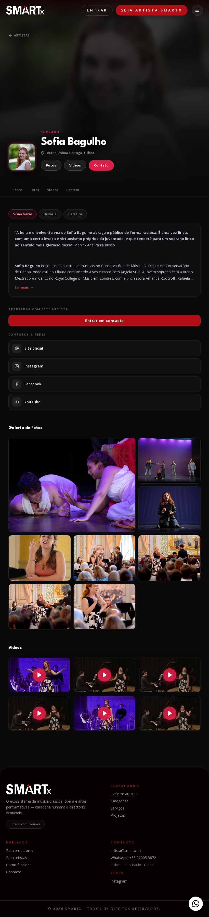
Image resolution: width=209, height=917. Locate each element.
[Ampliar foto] (72, 485)
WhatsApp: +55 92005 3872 (133, 857)
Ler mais (22, 287)
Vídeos (75, 165)
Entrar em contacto (104, 320)
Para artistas (16, 857)
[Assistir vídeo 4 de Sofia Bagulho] (39, 713)
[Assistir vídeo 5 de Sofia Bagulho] (104, 713)
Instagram (119, 881)
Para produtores (19, 850)
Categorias (119, 801)
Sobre (17, 189)
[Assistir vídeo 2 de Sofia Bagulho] (104, 675)
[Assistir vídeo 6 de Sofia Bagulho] (170, 713)
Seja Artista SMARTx (151, 10)
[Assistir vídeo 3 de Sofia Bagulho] (170, 675)
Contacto (13, 872)
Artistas (22, 35)
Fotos (51, 165)
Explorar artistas (124, 793)
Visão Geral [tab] (22, 214)
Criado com (25, 824)
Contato (101, 165)
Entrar (97, 10)
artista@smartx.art (126, 850)
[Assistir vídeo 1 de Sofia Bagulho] (39, 675)
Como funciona (19, 864)
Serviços (117, 808)
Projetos (118, 815)
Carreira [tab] (75, 214)
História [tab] (50, 214)
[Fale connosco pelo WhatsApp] (196, 904)
